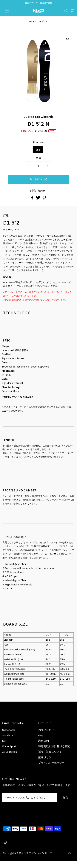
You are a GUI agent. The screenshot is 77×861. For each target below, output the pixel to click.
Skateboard (9, 730)
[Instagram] (5, 842)
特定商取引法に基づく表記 (54, 746)
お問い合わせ (37, 190)
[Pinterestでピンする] (44, 198)
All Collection (9, 751)
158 (38, 149)
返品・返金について (50, 751)
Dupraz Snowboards (39, 116)
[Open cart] (72, 10)
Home (32, 21)
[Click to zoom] (68, 39)
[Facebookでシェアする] (32, 198)
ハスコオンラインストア (38, 853)
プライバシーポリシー (51, 762)
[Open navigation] (10, 10)
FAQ (40, 735)
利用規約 (43, 741)
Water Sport (9, 746)
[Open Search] (66, 10)
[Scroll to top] (69, 853)
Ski (4, 741)
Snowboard (8, 735)
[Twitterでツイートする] (38, 198)
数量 (38, 158)
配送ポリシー (46, 757)
